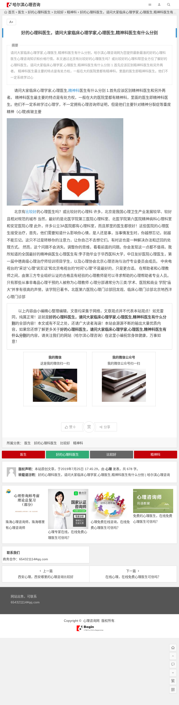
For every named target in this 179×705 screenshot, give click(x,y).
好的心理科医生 (39, 12)
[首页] (173, 647)
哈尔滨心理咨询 (26, 5)
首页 (11, 12)
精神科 (72, 12)
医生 (21, 12)
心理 (108, 469)
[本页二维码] (173, 689)
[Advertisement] (89, 670)
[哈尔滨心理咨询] (89, 630)
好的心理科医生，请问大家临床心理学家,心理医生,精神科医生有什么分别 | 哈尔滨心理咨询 (104, 475)
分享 (107, 427)
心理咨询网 (91, 620)
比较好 (59, 12)
